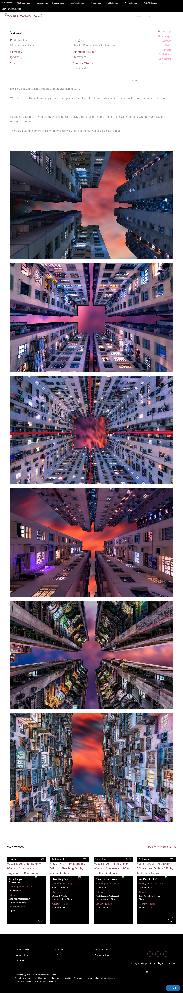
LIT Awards (113, 3)
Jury (42, 16)
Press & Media (105, 16)
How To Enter (24, 16)
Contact (59, 949)
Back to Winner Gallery (160, 847)
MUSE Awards (23, 3)
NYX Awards (58, 3)
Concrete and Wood (107, 879)
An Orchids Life (148, 879)
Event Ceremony (79, 16)
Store (125, 16)
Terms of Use (80, 978)
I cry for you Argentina (16, 880)
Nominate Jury (102, 955)
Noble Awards (131, 3)
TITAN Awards (78, 3)
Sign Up (173, 16)
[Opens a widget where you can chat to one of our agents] (173, 988)
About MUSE (23, 949)
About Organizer (24, 955)
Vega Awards (42, 3)
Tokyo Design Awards (11, 9)
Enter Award (143, 16)
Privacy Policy (93, 978)
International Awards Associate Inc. (42, 981)
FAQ (57, 955)
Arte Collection (150, 3)
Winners (56, 16)
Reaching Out (60, 879)
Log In (160, 16)
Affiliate (20, 960)
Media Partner (102, 949)
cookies (112, 978)
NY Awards (96, 3)
